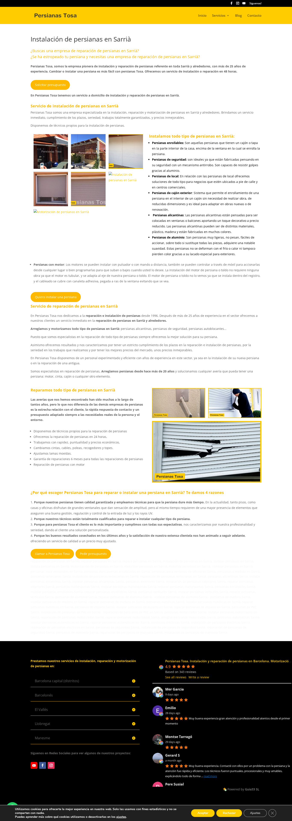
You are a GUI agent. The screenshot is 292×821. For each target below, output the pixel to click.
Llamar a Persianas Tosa (52, 554)
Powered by (243, 789)
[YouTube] (244, 4)
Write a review (199, 677)
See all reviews (175, 677)
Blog (238, 16)
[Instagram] (237, 4)
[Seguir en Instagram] (51, 765)
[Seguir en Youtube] (34, 765)
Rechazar (229, 813)
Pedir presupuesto (93, 554)
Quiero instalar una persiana (56, 297)
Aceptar (203, 813)
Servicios (218, 16)
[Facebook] (231, 4)
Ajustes (255, 813)
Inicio (202, 16)
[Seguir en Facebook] (42, 765)
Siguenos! (255, 3)
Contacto (254, 16)
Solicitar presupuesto (50, 85)
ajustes (121, 817)
